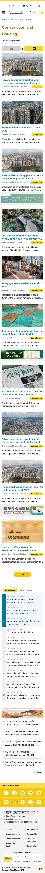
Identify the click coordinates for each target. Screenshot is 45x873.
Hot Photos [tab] (26, 590)
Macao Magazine (13, 834)
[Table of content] (3, 13)
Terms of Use (33, 846)
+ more (38, 772)
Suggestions (32, 830)
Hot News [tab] (10, 590)
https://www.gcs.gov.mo (15, 816)
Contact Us (32, 834)
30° (28, 6)
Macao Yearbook (13, 839)
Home (4, 19)
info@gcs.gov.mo (13, 819)
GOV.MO (9, 830)
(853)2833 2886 (12, 822)
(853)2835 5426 (30, 822)
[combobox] (13, 41)
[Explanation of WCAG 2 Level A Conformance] (39, 869)
